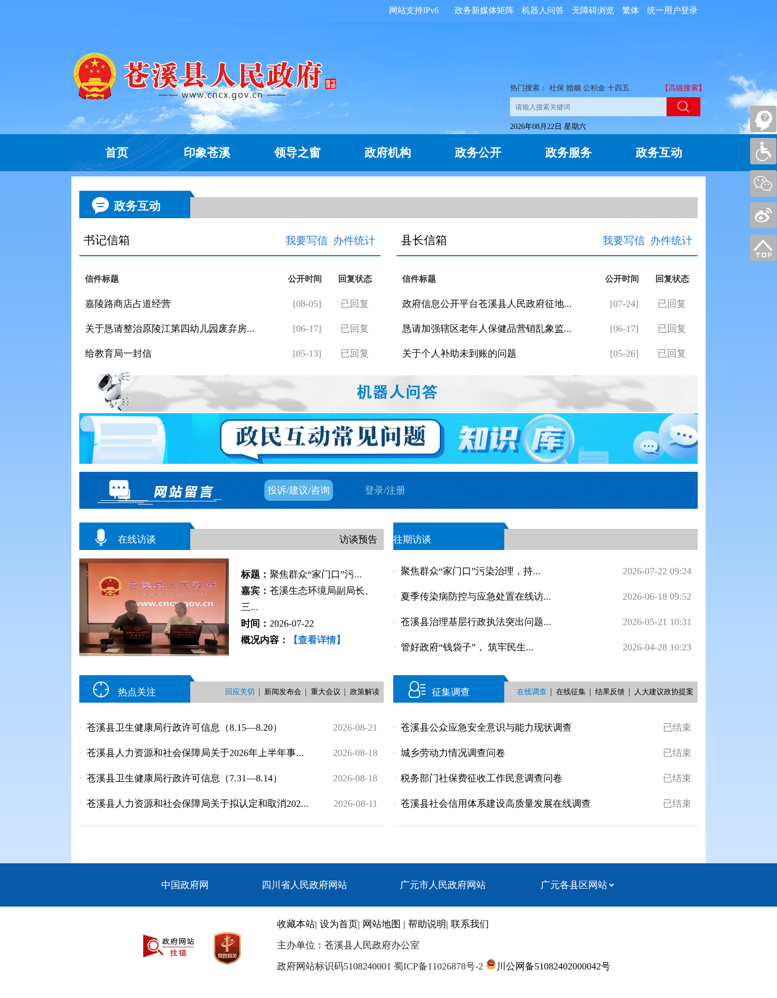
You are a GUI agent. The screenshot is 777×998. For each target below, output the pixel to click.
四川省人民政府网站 (304, 885)
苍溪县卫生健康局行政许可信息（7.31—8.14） (184, 778)
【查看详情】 (317, 640)
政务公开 (478, 152)
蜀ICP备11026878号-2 (437, 966)
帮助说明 (427, 924)
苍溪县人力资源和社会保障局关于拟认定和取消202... (198, 803)
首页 (116, 152)
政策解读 (365, 692)
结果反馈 (610, 692)
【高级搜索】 (683, 88)
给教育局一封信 (118, 353)
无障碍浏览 (593, 10)
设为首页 (339, 924)
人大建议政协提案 (663, 692)
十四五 (618, 88)
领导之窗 (297, 152)
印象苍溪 (207, 152)
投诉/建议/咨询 (298, 490)
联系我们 (470, 924)
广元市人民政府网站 (443, 885)
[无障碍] (763, 151)
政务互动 (659, 152)
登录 (374, 490)
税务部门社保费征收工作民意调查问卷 (481, 778)
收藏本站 (296, 924)
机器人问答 (543, 10)
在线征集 (571, 692)
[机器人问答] (763, 119)
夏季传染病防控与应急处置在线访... (476, 596)
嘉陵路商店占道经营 (128, 304)
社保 (556, 88)
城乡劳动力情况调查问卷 (453, 753)
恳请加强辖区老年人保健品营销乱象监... (487, 328)
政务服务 (568, 152)
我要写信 (306, 240)
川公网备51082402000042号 (553, 966)
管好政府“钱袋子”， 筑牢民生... (467, 647)
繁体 (630, 10)
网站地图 (382, 924)
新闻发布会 (282, 692)
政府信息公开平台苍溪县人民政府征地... (487, 304)
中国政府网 (185, 885)
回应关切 (240, 692)
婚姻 (573, 88)
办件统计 (354, 240)
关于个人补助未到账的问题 (459, 353)
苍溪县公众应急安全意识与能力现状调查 (486, 727)
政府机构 (388, 152)
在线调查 (532, 692)
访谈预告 (358, 539)
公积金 (594, 88)
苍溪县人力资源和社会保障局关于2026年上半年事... (195, 753)
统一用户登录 (672, 10)
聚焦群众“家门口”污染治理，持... (471, 571)
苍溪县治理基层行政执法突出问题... (476, 622)
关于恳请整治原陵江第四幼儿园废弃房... (170, 328)
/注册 (394, 490)
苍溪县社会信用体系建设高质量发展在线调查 (496, 803)
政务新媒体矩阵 (484, 10)
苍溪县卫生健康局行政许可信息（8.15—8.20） (184, 727)
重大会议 (325, 692)
